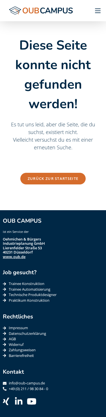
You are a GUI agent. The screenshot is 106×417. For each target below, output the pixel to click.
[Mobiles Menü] (96, 10)
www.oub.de (14, 256)
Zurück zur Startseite (53, 178)
